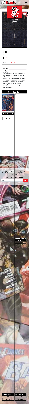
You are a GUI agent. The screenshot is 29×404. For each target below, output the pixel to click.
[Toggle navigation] (26, 2)
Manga (14, 62)
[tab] (5, 68)
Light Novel (10, 62)
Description (5, 68)
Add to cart (6, 58)
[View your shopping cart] (27, 16)
